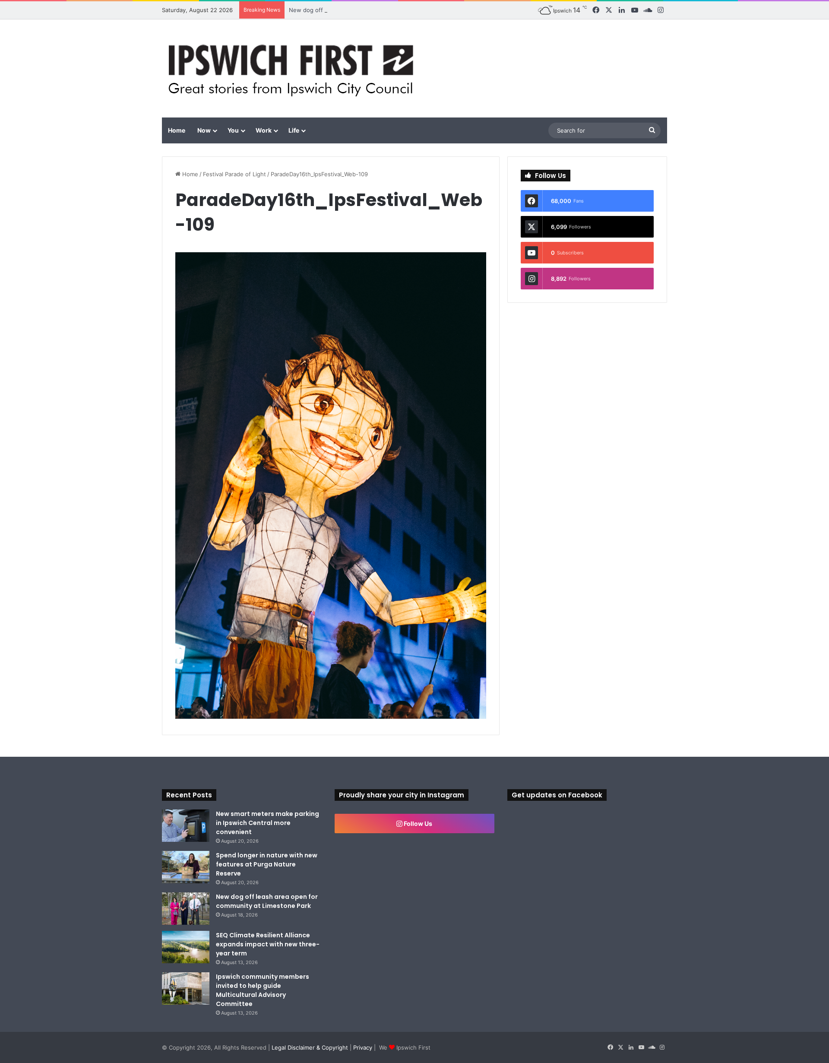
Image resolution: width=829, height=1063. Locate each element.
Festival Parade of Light (234, 174)
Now (204, 130)
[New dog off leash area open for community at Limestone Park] (185, 908)
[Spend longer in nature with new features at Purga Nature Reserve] (185, 867)
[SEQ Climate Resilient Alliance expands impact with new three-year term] (185, 947)
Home (176, 130)
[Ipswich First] (293, 68)
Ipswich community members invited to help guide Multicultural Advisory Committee (262, 990)
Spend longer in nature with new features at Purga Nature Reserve (266, 864)
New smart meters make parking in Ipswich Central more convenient (267, 822)
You (233, 130)
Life (293, 130)
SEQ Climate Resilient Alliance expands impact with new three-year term (268, 944)
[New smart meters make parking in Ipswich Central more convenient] (185, 825)
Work (264, 130)
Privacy (362, 1047)
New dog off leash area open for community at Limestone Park (374, 9)
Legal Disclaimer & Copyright (310, 1047)
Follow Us (417, 823)
